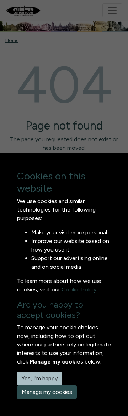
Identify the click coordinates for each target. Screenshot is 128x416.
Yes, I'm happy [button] (40, 378)
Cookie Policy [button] (79, 289)
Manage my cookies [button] (47, 392)
